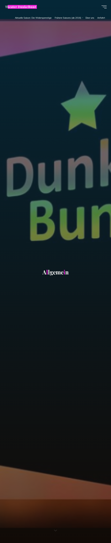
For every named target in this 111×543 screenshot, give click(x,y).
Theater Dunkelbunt (20, 7)
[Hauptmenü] (104, 7)
